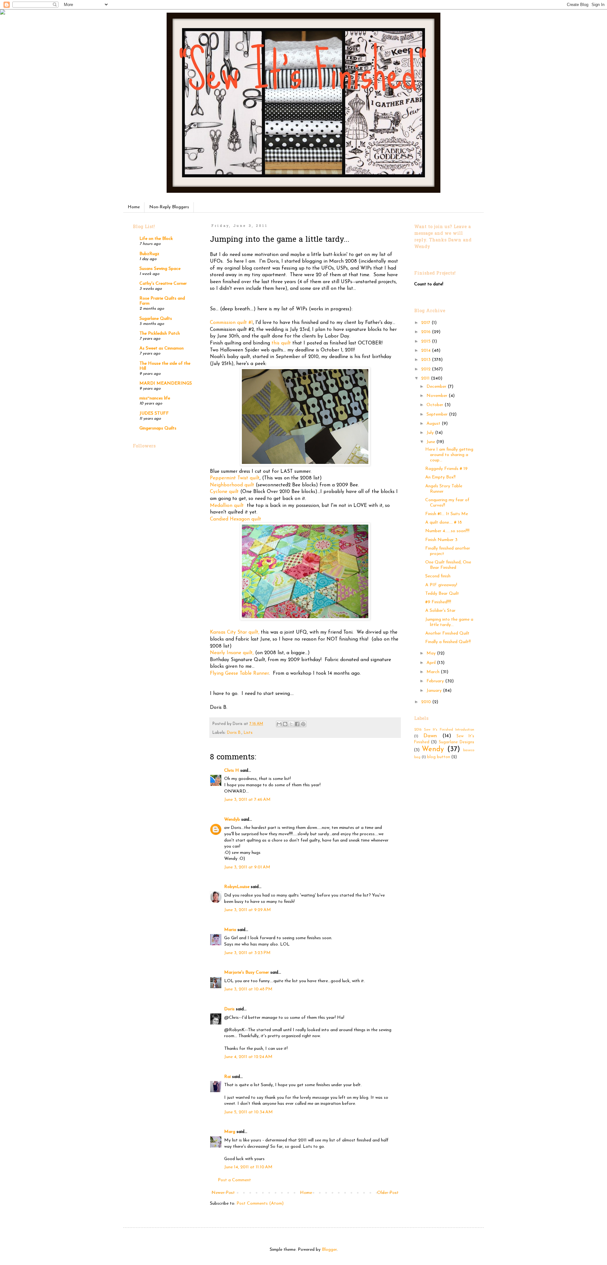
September (437, 414)
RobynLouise (236, 887)
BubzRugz (149, 254)
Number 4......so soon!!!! (447, 531)
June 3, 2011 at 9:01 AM (247, 867)
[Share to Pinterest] (303, 724)
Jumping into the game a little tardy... (449, 622)
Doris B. (234, 733)
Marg (229, 1131)
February (435, 681)
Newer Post (223, 1192)
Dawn (430, 736)
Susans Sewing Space (160, 268)
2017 (426, 322)
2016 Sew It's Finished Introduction (444, 730)
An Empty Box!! (440, 477)
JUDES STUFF (154, 413)
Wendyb (232, 819)
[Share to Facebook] (297, 724)
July (430, 432)
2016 (426, 332)
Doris (229, 1009)
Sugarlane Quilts (155, 318)
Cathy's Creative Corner (163, 283)
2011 (426, 378)
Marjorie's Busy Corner (246, 972)
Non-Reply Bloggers (169, 207)
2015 (426, 341)
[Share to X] (291, 724)
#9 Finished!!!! (438, 602)
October (435, 405)
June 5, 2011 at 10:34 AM (248, 1112)
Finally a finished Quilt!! (448, 642)
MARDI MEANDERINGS (165, 383)
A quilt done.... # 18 (443, 522)
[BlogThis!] (285, 724)
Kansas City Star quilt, (234, 632)
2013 (426, 359)
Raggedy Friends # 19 (446, 468)
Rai (227, 1076)
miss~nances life (154, 398)
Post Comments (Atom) (260, 1203)
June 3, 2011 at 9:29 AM (247, 910)
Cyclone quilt (225, 491)
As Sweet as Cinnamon (161, 348)
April (431, 662)
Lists (248, 733)
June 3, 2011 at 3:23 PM (247, 953)
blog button (438, 757)
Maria (230, 929)
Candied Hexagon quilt (235, 519)
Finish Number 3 (441, 540)
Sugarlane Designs (456, 742)
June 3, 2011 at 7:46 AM (247, 799)
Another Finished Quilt (447, 633)
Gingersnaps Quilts (157, 428)
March (433, 672)
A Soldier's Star (440, 610)
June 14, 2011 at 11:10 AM (248, 1167)
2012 (426, 369)
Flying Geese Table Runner (239, 673)
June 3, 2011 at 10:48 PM (248, 989)
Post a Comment (234, 1180)
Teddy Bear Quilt (442, 593)
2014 (426, 350)
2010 (426, 702)
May (431, 653)
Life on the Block (156, 238)
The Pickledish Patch (159, 333)
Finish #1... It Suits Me (446, 514)
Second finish (438, 576)
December (437, 386)
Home (134, 207)
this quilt (281, 343)
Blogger (329, 1249)
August (434, 423)
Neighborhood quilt (232, 485)
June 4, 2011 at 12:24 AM (248, 1057)
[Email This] (279, 724)
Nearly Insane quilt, (232, 652)
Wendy (433, 749)
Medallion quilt (227, 505)
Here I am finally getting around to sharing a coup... (449, 455)
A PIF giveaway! (441, 585)
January (434, 690)
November (437, 395)
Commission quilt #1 (231, 322)
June (431, 442)
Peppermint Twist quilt (235, 478)
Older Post (388, 1192)
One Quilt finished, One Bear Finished (448, 565)
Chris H (231, 770)
